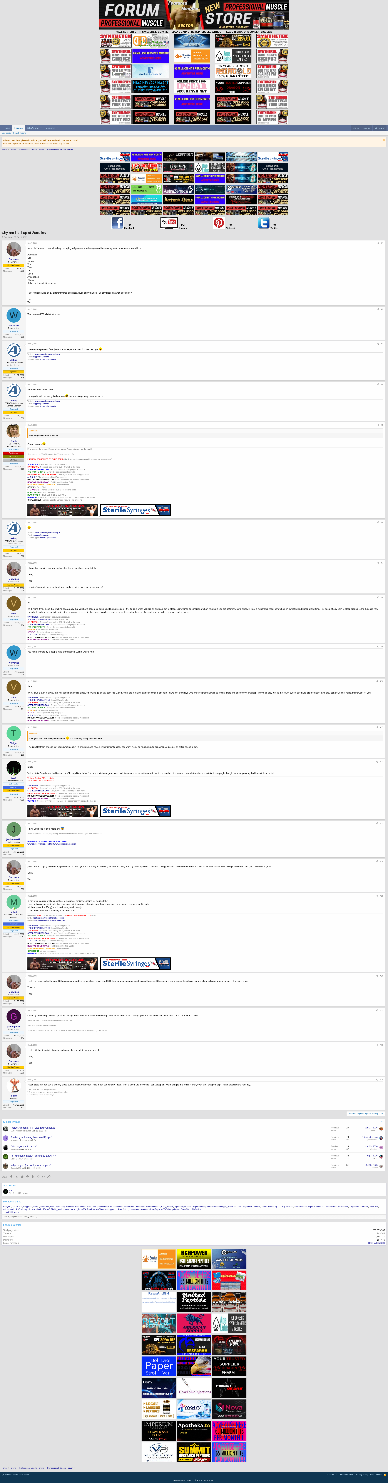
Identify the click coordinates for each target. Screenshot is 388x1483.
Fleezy (375, 1168)
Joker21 (256, 1206)
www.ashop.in (41, 354)
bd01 (52, 1206)
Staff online (9, 1185)
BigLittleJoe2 (287, 1206)
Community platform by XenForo (194, 1480)
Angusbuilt (247, 1206)
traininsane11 (9, 1209)
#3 (382, 344)
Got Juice (8, 237)
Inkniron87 (140, 1206)
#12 (381, 762)
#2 (382, 309)
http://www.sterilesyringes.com (62, 844)
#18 (381, 1045)
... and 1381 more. (11, 1212)
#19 (381, 1080)
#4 (382, 384)
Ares (120, 1209)
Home (7, 128)
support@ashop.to (41, 357)
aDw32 (36, 1206)
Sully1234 (91, 1206)
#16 (381, 976)
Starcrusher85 (300, 1206)
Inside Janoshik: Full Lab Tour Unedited (33, 1127)
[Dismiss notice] (383, 140)
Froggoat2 (27, 1206)
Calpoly (126, 1209)
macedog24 (75, 1209)
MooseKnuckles (153, 1206)
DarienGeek (129, 1206)
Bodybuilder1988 (376, 1243)
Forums (18, 128)
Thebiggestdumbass (60, 1209)
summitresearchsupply (217, 1206)
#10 (381, 681)
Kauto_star (17, 1206)
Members (50, 128)
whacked (374, 1149)
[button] (41, 128)
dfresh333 (44, 1206)
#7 (382, 563)
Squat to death (34, 1209)
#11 (381, 727)
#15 (381, 896)
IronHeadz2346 (234, 1206)
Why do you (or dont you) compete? (31, 1165)
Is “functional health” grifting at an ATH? (33, 1155)
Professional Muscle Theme (16, 1474)
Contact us (332, 1474)
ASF (18, 1209)
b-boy (163, 1206)
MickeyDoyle (154, 1209)
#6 (382, 522)
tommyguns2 (111, 1209)
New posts (6, 133)
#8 (382, 597)
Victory (24, 1209)
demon (170, 1206)
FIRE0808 (374, 1206)
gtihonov (176, 1209)
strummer (14, 1140)
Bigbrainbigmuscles (183, 1206)
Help (372, 1474)
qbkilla (375, 1158)
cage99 (374, 1130)
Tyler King (60, 1206)
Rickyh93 (7, 1206)
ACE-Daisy (166, 1209)
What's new (33, 128)
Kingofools (354, 1206)
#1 (382, 243)
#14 (381, 861)
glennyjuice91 (103, 1206)
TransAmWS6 (267, 1206)
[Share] (378, 243)
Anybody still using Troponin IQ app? (31, 1137)
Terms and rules (346, 1474)
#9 (382, 647)
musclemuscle (116, 1206)
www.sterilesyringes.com (38, 844)
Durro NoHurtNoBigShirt (21, 1131)
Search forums (19, 133)
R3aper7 (46, 1209)
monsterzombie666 (139, 1209)
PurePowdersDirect (95, 1209)
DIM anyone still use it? (24, 1146)
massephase (80, 1206)
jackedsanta (373, 1140)
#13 (381, 823)
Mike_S (14, 1159)
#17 (381, 1010)
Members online (12, 1201)
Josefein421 (16, 1168)
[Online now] (13, 774)
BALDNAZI (15, 1149)
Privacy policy (362, 1474)
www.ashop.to (54, 354)
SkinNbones (343, 1206)
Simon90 (70, 1206)
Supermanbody (199, 1206)
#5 (382, 425)
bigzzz (278, 1206)
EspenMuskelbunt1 (316, 1206)
